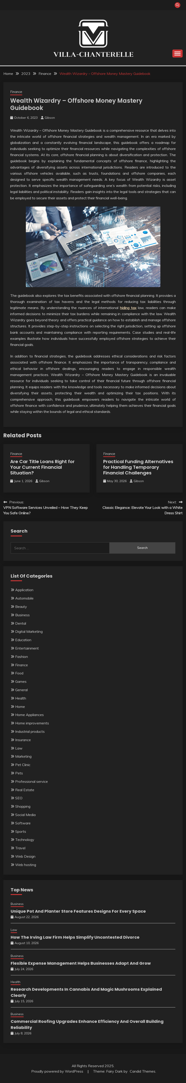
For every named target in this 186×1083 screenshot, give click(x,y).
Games (21, 681)
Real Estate (24, 790)
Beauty (21, 606)
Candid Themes (142, 1071)
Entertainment (27, 648)
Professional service (31, 781)
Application (24, 590)
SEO (18, 798)
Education (23, 640)
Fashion (21, 656)
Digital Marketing (29, 631)
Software (23, 823)
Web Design (25, 856)
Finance (16, 92)
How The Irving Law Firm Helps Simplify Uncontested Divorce (75, 937)
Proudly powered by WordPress (57, 1071)
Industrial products (30, 731)
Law (18, 748)
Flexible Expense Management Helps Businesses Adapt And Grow (81, 963)
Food (19, 673)
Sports (20, 831)
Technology (24, 839)
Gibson (50, 118)
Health (20, 698)
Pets (19, 773)
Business (22, 615)
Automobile (24, 598)
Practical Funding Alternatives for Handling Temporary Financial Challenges (138, 467)
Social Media (25, 814)
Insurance (23, 740)
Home (20, 706)
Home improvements (32, 723)
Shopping (22, 806)
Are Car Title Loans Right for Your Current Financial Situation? (42, 467)
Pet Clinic (22, 764)
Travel (20, 848)
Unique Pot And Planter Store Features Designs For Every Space (78, 911)
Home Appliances (29, 714)
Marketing (23, 756)
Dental (20, 623)
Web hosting (25, 864)
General (21, 690)
